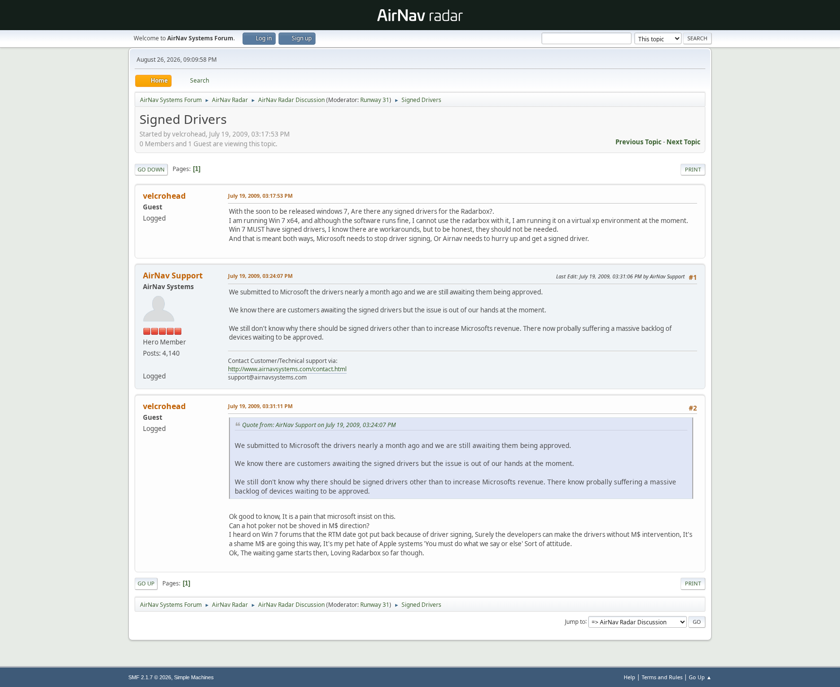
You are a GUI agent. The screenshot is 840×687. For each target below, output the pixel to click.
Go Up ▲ (700, 677)
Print (693, 169)
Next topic (683, 141)
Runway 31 (374, 100)
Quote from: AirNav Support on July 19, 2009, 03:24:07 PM (319, 425)
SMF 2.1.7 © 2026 (149, 677)
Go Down (151, 169)
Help (629, 677)
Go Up (146, 583)
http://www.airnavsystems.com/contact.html (287, 369)
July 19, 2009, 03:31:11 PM (260, 406)
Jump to (575, 621)
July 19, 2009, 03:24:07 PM (260, 275)
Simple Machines (194, 677)
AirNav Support (173, 275)
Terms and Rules (662, 677)
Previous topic (638, 141)
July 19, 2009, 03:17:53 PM (260, 195)
